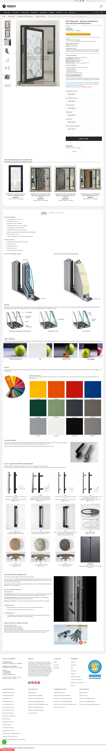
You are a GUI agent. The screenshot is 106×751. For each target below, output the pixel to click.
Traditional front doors (8, 727)
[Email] (66, 156)
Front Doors (11, 16)
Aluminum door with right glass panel (63, 701)
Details (44, 212)
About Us (73, 662)
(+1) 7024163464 (7, 673)
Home (4, 16)
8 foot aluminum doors (8, 704)
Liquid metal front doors (8, 730)
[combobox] (97, 12)
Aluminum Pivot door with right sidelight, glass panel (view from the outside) (65, 195)
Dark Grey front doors (8, 713)
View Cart (56, 665)
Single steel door (32, 692)
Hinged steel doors (7, 698)
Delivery (73, 674)
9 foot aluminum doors (8, 707)
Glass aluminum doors (8, 701)
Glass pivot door (83, 695)
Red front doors (6, 719)
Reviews (51, 212)
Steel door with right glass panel (36, 701)
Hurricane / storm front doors (10, 736)
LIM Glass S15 (96, 53)
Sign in (55, 662)
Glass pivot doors (40, 16)
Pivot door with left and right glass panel (89, 704)
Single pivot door (83, 692)
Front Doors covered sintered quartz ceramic (14, 739)
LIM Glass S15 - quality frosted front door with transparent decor (16, 194)
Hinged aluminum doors (9, 692)
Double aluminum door (59, 707)
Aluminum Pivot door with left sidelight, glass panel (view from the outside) (41, 195)
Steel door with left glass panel (36, 698)
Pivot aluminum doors (8, 695)
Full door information (73, 75)
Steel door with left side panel (35, 707)
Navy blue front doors (8, 722)
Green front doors (7, 724)
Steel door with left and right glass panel (38, 704)
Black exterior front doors (9, 716)
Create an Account (91, 1)
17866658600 (11, 674)
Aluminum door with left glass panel (63, 698)
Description (60, 212)
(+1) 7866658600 (7, 671)
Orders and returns (75, 676)
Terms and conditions (76, 679)
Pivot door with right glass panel (87, 701)
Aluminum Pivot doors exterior (25, 16)
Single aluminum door (59, 692)
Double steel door (32, 713)
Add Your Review (98, 25)
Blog (72, 668)
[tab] (44, 212)
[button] (16, 53)
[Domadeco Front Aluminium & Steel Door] (9, 6)
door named (70, 41)
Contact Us (73, 671)
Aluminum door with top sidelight (62, 695)
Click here (96, 82)
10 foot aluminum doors (8, 710)
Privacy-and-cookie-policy (78, 682)
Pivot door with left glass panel (87, 698)
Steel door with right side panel (36, 710)
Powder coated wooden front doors (12, 733)
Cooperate (74, 665)
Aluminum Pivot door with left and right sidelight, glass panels (90, 194)
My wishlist (56, 668)
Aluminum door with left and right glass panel (65, 704)
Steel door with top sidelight (35, 695)
